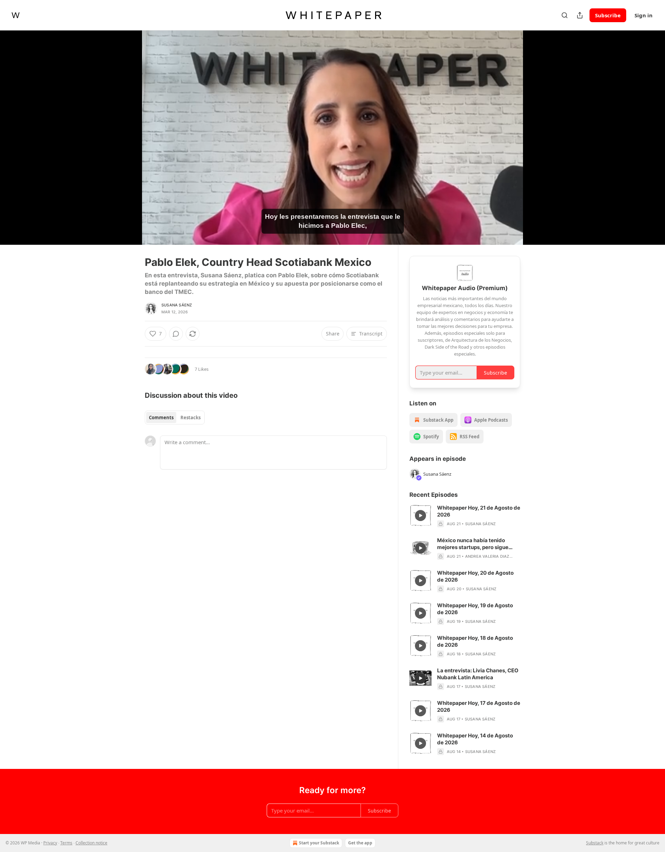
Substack (594, 843)
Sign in (644, 15)
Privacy (50, 843)
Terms (66, 843)
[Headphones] (128, 145)
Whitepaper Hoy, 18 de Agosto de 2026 (475, 641)
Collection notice (91, 843)
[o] (420, 515)
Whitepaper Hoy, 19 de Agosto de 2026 (475, 609)
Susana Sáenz (176, 305)
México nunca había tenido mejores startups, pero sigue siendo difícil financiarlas (472, 544)
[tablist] (175, 417)
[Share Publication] (580, 15)
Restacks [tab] (190, 417)
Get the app (360, 843)
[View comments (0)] (537, 141)
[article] (465, 516)
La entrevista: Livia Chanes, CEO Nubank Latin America (477, 674)
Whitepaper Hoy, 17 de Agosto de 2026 (478, 706)
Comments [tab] (161, 417)
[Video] (128, 130)
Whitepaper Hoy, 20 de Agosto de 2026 (475, 576)
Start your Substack (319, 843)
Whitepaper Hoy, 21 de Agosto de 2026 (478, 511)
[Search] (564, 15)
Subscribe (608, 15)
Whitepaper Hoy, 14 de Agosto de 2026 (475, 739)
